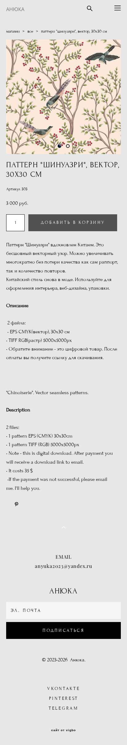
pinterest (63, 698)
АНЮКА (15, 9)
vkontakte (63, 688)
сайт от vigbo (63, 730)
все (30, 31)
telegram (64, 708)
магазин (13, 31)
